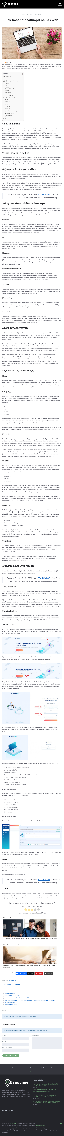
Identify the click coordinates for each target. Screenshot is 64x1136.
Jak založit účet (8, 115)
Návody (29, 14)
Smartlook (7, 108)
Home (24, 14)
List (6, 85)
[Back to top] (61, 1123)
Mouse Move (8, 92)
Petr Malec (12, 980)
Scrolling (7, 90)
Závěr (4, 118)
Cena (6, 117)
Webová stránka (7, 1047)
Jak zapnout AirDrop (8, 918)
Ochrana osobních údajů (39, 1068)
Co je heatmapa (7, 76)
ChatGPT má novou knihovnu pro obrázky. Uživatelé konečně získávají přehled (45, 1096)
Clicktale (7, 104)
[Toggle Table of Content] (20, 74)
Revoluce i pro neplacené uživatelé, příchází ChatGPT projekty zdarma (45, 1084)
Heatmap (7, 87)
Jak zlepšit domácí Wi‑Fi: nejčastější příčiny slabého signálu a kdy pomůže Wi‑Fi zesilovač (30, 1000)
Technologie (38, 14)
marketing (17, 984)
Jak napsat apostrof (10, 993)
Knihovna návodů (26, 1068)
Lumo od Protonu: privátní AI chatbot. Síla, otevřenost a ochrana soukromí (44, 1090)
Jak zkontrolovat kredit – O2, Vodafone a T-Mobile (18, 998)
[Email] (30, 1071)
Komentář (35, 1035)
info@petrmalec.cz (40, 1125)
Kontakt (50, 1068)
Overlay (7, 83)
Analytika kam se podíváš (11, 111)
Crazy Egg (7, 101)
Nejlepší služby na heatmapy (10, 97)
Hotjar (6, 99)
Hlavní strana (15, 1068)
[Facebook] (33, 1071)
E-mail (4, 1041)
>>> (4, 940)
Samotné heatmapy (9, 113)
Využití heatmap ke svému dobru (12, 78)
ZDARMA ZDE (44, 194)
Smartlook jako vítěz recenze (10, 110)
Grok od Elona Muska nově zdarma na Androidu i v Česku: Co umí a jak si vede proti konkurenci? (47, 1101)
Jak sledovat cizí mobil (11, 1004)
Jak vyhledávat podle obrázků (11, 945)
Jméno (4, 1035)
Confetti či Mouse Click (10, 88)
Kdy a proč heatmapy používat (10, 80)
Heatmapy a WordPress (9, 95)
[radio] (25, 910)
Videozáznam (8, 94)
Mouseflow (9, 103)
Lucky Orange (8, 106)
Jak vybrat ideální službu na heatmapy (12, 82)
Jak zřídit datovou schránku (12, 995)
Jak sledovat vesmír (10, 1002)
